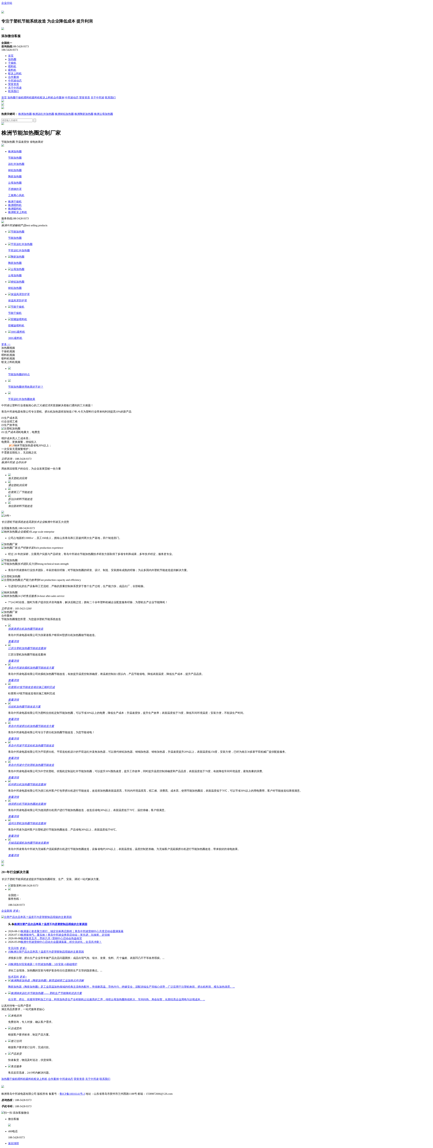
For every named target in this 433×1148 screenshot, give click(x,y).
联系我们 (13, 91)
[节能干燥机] (16, 306)
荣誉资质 (13, 84)
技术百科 (13, 976)
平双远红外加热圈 (19, 250)
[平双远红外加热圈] (20, 244)
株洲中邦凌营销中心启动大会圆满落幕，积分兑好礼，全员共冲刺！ (61, 941)
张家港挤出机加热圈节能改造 (25, 628)
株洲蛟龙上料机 (17, 212)
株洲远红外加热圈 (43, 113)
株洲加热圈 (25, 113)
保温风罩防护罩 (17, 300)
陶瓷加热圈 (15, 176)
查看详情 (13, 641)
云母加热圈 (15, 182)
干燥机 (12, 62)
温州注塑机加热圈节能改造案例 (27, 823)
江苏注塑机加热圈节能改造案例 (27, 648)
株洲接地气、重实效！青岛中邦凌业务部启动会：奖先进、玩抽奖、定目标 (65, 934)
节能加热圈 (15, 157)
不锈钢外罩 (15, 189)
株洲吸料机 (15, 208)
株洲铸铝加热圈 (64, 113)
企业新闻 (6, 910)
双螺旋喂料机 (16, 325)
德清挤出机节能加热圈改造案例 (27, 803)
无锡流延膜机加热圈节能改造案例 (28, 842)
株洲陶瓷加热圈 (83, 113)
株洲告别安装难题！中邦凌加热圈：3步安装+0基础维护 (42, 964)
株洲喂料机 (15, 205)
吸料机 (12, 70)
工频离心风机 (16, 195)
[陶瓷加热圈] (16, 256)
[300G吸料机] (16, 331)
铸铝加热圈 (15, 170)
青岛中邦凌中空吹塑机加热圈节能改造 (31, 765)
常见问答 (13, 948)
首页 (11, 55)
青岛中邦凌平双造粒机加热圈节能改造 (31, 745)
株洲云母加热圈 (103, 113)
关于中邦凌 (15, 87)
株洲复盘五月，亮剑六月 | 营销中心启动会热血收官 (51, 938)
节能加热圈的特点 (19, 374)
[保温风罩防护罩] (19, 294)
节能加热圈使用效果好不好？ (25, 386)
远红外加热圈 (16, 164)
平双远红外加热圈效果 (21, 399)
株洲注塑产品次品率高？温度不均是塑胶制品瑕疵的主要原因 (50, 924)
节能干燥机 (15, 313)
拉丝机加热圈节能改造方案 (24, 706)
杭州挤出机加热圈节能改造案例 (27, 784)
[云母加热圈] (16, 269)
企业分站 (6, 3)
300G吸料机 (15, 338)
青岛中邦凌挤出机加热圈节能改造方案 (31, 726)
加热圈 (12, 59)
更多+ (16, 910)
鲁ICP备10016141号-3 (72, 1093)
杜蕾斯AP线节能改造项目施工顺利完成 (31, 687)
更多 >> (5, 344)
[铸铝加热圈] (16, 281)
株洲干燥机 (15, 201)
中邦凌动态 (15, 80)
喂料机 (12, 66)
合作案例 (13, 77)
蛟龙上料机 (15, 73)
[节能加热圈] (16, 231)
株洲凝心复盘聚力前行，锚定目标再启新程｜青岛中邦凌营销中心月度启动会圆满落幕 (72, 931)
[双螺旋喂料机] (17, 319)
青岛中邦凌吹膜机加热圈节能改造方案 (31, 667)
